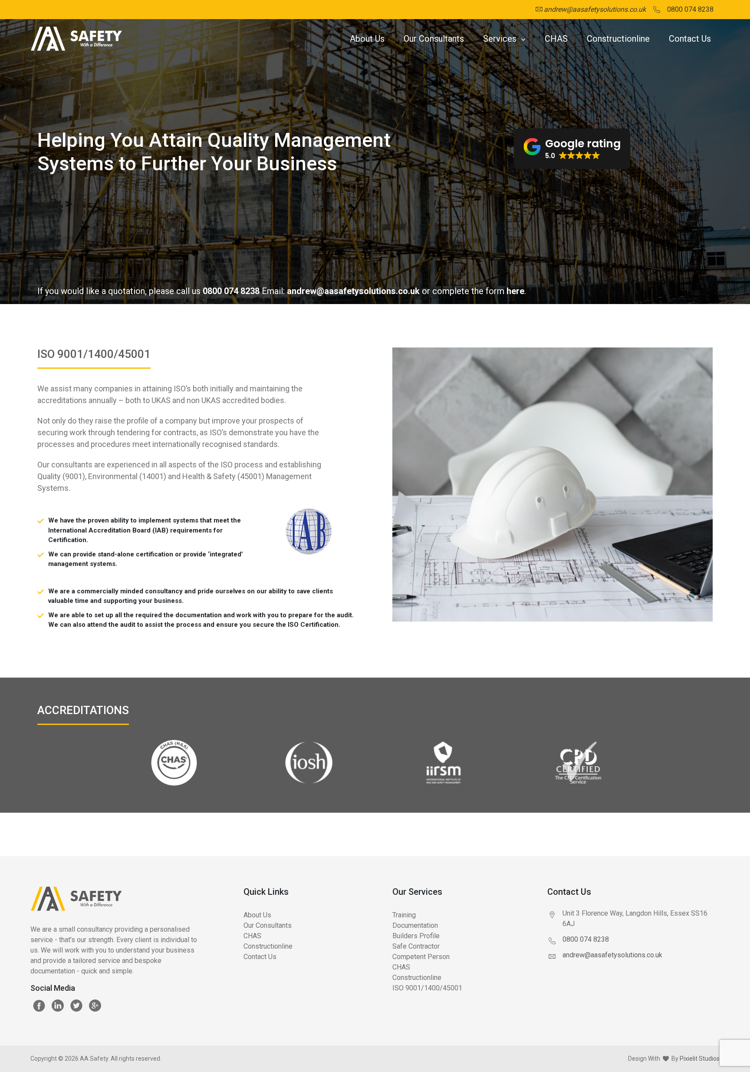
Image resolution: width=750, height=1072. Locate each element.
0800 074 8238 (231, 291)
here (515, 291)
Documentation (415, 925)
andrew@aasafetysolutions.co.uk (353, 291)
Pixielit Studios (700, 1058)
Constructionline (618, 38)
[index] (76, 38)
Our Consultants (434, 38)
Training (404, 915)
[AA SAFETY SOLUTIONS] (116, 905)
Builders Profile (416, 936)
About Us (367, 38)
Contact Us (690, 38)
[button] (572, 149)
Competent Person (421, 957)
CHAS (556, 38)
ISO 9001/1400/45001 (427, 988)
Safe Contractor (416, 946)
